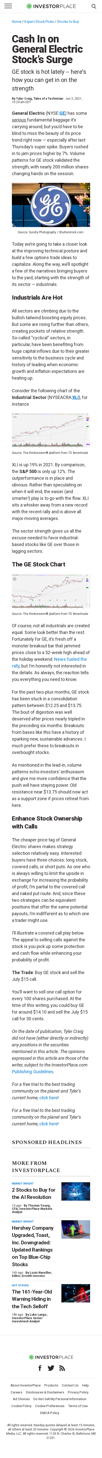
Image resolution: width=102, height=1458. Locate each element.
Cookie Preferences (49, 1406)
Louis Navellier (40, 1272)
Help (85, 1385)
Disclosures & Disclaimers (45, 1392)
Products (51, 1385)
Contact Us (70, 1385)
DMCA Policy (49, 1413)
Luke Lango (38, 1314)
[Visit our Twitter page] (51, 1368)
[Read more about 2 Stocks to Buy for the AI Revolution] (75, 1191)
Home (17, 22)
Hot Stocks (20, 1285)
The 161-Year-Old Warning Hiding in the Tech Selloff (32, 1299)
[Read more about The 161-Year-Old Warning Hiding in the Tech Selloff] (75, 1293)
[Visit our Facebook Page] (40, 1368)
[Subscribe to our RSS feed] (62, 1368)
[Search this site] (94, 6)
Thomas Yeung (39, 1205)
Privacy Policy (78, 1392)
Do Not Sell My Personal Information (59, 1399)
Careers (16, 1392)
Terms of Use (78, 1406)
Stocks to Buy (68, 22)
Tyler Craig (24, 98)
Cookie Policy (21, 1406)
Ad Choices (21, 1399)
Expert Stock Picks (39, 22)
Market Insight (23, 1183)
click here (48, 1123)
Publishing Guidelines (32, 1071)
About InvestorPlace (25, 1385)
